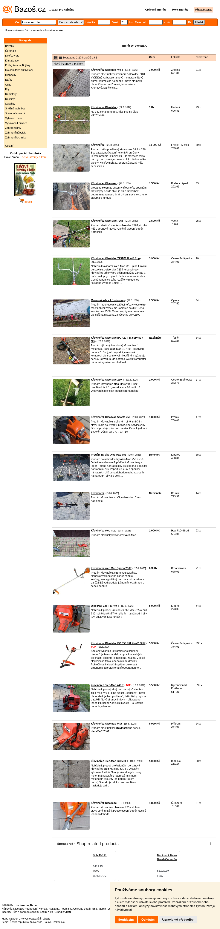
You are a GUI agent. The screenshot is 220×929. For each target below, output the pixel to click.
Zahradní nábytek (15, 132)
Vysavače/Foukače (16, 123)
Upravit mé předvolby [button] (178, 919)
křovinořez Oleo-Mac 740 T (107, 685)
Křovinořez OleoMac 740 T (107, 69)
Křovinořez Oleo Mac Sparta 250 (110, 417)
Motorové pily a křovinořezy (108, 300)
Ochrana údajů (82, 908)
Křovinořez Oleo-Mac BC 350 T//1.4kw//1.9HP (118, 643)
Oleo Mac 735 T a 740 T (105, 605)
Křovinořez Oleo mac (104, 803)
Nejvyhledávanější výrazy (35, 918)
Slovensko (36, 922)
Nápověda (8, 908)
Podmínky (66, 908)
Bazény (9, 46)
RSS (94, 908)
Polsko (48, 922)
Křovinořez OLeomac (104, 183)
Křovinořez (97, 144)
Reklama (54, 908)
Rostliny (10, 99)
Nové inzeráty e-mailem (68, 63)
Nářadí (9, 79)
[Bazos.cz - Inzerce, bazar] (24, 12)
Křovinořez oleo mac (103, 530)
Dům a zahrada (33, 30)
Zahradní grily (13, 127)
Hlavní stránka (13, 30)
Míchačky (10, 75)
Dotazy (19, 908)
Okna (8, 84)
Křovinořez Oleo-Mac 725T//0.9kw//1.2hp (115, 258)
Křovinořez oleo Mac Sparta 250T (111, 568)
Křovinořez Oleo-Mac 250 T (107, 379)
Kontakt (43, 908)
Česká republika (19, 922)
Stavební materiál (15, 113)
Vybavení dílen (14, 118)
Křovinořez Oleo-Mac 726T (107, 220)
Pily (7, 89)
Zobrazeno (202, 57)
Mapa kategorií (10, 918)
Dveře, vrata (12, 55)
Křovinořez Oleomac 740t (106, 723)
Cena (152, 57)
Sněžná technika (15, 108)
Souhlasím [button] (126, 919)
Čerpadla (10, 50)
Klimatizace (12, 60)
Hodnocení (30, 908)
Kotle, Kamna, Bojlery (17, 65)
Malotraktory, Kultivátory (19, 70)
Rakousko (59, 922)
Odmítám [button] (147, 919)
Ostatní (9, 145)
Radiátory (11, 94)
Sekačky (10, 103)
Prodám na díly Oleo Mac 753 (108, 454)
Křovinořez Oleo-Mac (104, 107)
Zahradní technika (15, 137)
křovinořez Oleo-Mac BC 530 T (109, 761)
